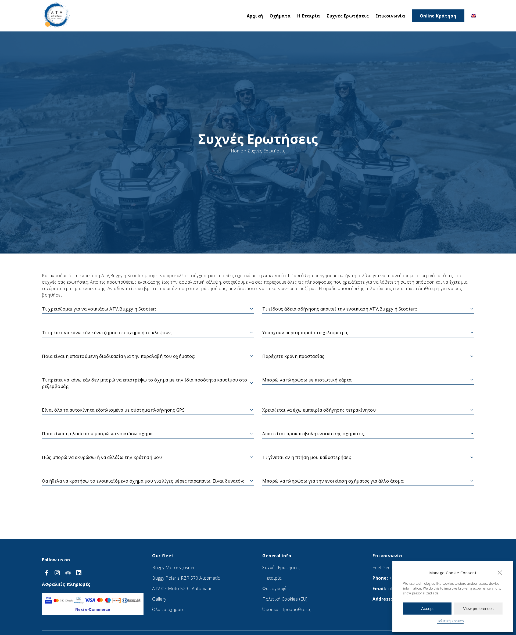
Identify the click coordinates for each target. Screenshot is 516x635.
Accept (427, 608)
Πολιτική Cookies (450, 621)
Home (237, 151)
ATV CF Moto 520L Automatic (182, 588)
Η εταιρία (272, 578)
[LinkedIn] (78, 572)
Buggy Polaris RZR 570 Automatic (186, 578)
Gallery (159, 599)
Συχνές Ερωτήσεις (281, 567)
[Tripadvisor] (68, 572)
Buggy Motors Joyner (173, 567)
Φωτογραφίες (276, 588)
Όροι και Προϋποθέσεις (286, 609)
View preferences (478, 608)
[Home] (56, 28)
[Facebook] (47, 572)
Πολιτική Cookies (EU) (285, 599)
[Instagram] (58, 572)
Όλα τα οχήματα (168, 609)
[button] (500, 572)
